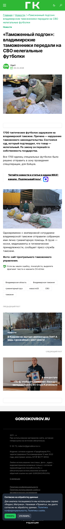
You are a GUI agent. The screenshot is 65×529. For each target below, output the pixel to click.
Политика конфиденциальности (24, 487)
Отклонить (24, 516)
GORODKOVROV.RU (32, 419)
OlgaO (13, 65)
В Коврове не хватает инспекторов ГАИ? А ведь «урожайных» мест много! (32, 338)
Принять (10, 516)
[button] (4, 5)
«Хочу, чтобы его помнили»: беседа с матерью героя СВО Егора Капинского (35, 383)
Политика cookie (36, 510)
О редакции (15, 479)
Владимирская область (16, 282)
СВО (47, 288)
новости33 (34, 288)
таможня (10, 294)
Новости (7, 27)
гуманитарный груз (14, 288)
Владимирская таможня (44, 282)
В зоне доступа (49, 377)
